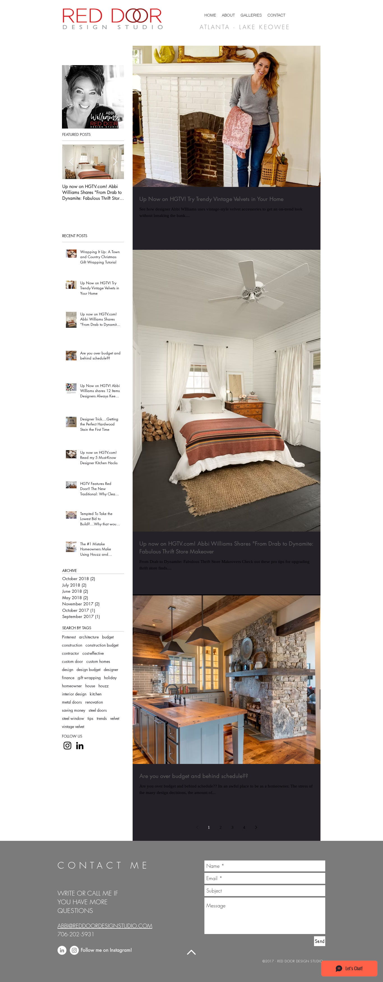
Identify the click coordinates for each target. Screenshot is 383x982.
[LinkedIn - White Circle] (61, 950)
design (67, 669)
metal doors (72, 702)
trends (102, 718)
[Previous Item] (71, 161)
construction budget (102, 645)
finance (68, 677)
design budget (88, 669)
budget (108, 637)
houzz (103, 685)
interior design (74, 694)
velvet (114, 718)
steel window (73, 718)
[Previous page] (197, 827)
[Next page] (256, 827)
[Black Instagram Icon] (67, 745)
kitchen (95, 694)
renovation (94, 702)
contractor (70, 653)
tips (90, 718)
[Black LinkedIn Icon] (80, 745)
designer (111, 669)
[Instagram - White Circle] (74, 950)
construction (72, 645)
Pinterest (69, 637)
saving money (73, 710)
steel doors (98, 710)
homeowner (72, 685)
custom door (72, 661)
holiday (110, 677)
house (90, 685)
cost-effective (93, 653)
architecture (89, 637)
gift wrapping (89, 677)
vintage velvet (73, 726)
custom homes (98, 661)
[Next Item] (114, 161)
